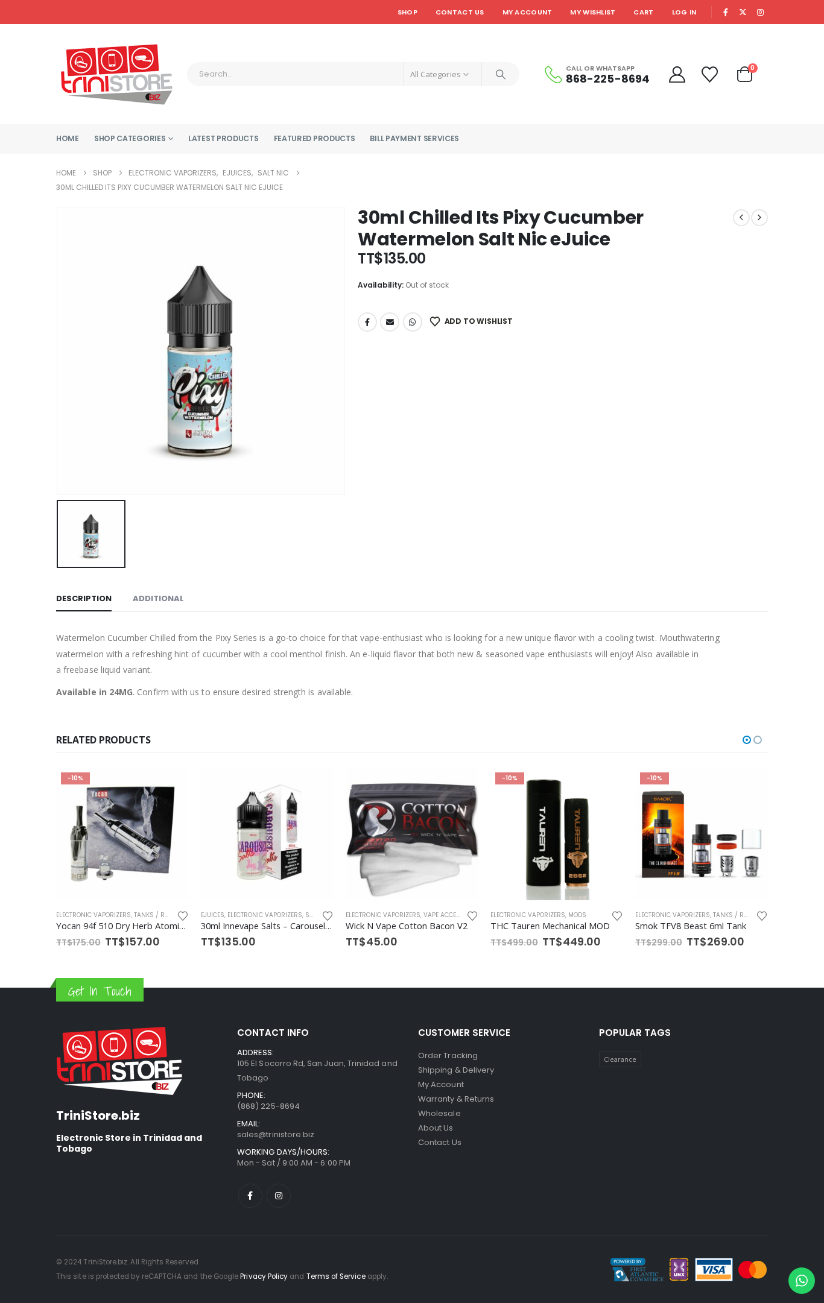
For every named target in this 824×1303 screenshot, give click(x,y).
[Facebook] (726, 12)
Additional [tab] (158, 598)
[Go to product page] (122, 834)
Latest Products (223, 138)
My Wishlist (592, 12)
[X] (743, 12)
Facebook (367, 322)
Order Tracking (448, 1055)
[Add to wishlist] (183, 915)
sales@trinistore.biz (275, 1134)
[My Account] (676, 74)
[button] (746, 740)
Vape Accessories (308, 915)
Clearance (620, 1059)
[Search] (500, 74)
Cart (643, 12)
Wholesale (439, 1113)
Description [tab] (84, 598)
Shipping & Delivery (456, 1070)
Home (67, 138)
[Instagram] (760, 12)
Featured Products (314, 138)
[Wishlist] (711, 74)
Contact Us (460, 12)
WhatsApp (412, 322)
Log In (684, 12)
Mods (432, 915)
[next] (759, 217)
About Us (436, 1128)
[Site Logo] (117, 74)
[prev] (741, 217)
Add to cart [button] (169, 787)
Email (389, 322)
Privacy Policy (264, 1276)
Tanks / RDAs (590, 915)
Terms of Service (336, 1276)
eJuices (68, 915)
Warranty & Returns (456, 1099)
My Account (527, 12)
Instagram (279, 1196)
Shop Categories (130, 138)
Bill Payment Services (414, 138)
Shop (407, 12)
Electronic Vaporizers (120, 915)
